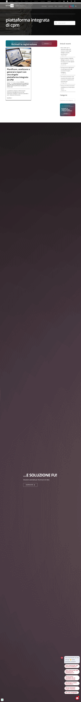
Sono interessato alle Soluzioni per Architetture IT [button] (71, 672)
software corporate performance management (16, 85)
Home (7, 28)
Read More (9, 98)
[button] (76, 6)
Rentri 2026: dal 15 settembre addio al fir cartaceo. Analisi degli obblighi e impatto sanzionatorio (66, 51)
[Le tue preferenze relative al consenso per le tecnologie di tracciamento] (2, 700)
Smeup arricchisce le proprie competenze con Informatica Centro (67, 87)
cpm (8, 84)
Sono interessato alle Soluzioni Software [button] (71, 666)
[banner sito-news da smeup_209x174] (67, 104)
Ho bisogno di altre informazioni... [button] (71, 683)
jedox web (14, 84)
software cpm (10, 86)
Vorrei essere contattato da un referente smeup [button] (70, 678)
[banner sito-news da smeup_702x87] (31, 41)
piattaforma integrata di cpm (22, 84)
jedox (10, 84)
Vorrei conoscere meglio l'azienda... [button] (70, 688)
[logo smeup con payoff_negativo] (15, 4)
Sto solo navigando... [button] (71, 692)
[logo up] (7, 1)
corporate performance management (21, 83)
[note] (72, 659)
